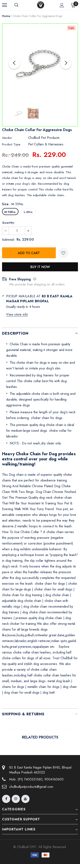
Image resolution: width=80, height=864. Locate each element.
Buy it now (40, 267)
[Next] (66, 63)
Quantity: (8, 223)
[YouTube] (25, 799)
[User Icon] (62, 5)
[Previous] (14, 63)
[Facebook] (6, 799)
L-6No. (28, 212)
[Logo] (41, 5)
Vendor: (7, 138)
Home (6, 16)
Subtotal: (8, 240)
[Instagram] (16, 799)
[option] (40, 63)
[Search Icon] (20, 5)
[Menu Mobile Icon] (4, 5)
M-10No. (10, 212)
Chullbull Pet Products (43, 137)
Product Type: (11, 144)
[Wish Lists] (63, 253)
